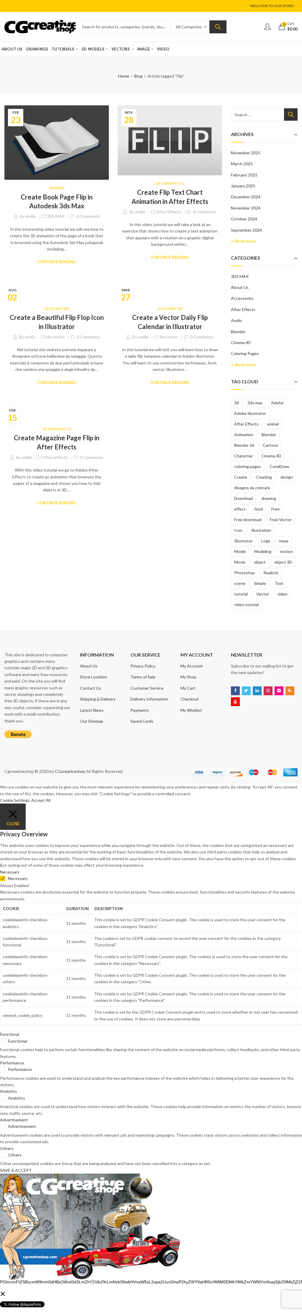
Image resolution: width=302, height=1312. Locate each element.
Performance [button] (12, 1062)
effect (240, 508)
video (283, 593)
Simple (260, 583)
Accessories (242, 298)
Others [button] (7, 1148)
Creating (264, 477)
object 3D (283, 562)
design (286, 477)
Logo (265, 540)
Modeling (262, 551)
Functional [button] (9, 1034)
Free (275, 508)
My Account (191, 665)
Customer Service (146, 688)
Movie (239, 562)
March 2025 (242, 163)
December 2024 (245, 196)
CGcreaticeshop (70, 771)
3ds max (254, 402)
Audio (236, 320)
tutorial (241, 593)
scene (239, 583)
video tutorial (246, 604)
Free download (247, 519)
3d (236, 402)
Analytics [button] (8, 1091)
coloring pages (247, 466)
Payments (139, 710)
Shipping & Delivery (98, 698)
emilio (30, 216)
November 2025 (245, 152)
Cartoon (270, 445)
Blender (238, 331)
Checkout (189, 698)
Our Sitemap (91, 721)
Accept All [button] (40, 800)
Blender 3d (244, 445)
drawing (268, 498)
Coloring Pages (245, 353)
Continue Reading (56, 261)
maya (283, 540)
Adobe (277, 402)
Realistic (271, 572)
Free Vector (281, 519)
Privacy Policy (142, 665)
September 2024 (246, 230)
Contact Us (90, 688)
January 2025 (243, 185)
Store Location (93, 676)
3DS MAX (57, 188)
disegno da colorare (252, 487)
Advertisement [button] (14, 1119)
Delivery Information (149, 698)
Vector (262, 593)
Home (123, 75)
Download (243, 498)
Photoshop (244, 572)
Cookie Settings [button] (15, 800)
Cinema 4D (241, 342)
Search (217, 26)
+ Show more (243, 240)
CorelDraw (279, 466)
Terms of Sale (142, 676)
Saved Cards (141, 721)
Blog (138, 75)
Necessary (17, 878)
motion (286, 551)
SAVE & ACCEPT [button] (16, 1170)
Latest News (92, 710)
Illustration (261, 530)
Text (279, 583)
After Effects (170, 183)
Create (240, 477)
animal (273, 423)
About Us (240, 287)
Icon (238, 530)
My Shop (188, 676)
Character (243, 455)
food (258, 508)
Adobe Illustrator (250, 413)
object (260, 562)
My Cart (187, 688)
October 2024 (244, 218)
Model (240, 551)
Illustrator (56, 308)
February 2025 (244, 174)
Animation (243, 434)
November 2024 (245, 207)
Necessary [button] (9, 871)
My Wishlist (191, 710)
